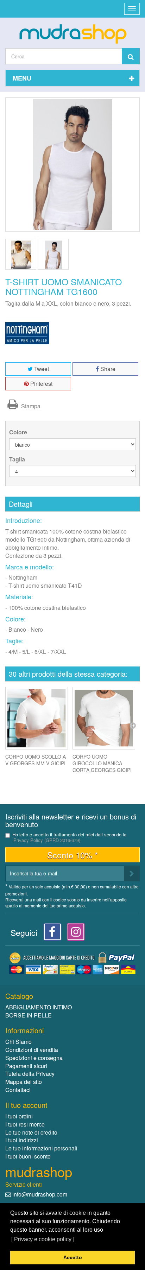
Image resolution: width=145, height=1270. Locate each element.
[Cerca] (131, 56)
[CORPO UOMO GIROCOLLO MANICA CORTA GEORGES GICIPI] (103, 718)
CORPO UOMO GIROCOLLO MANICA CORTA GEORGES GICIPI (102, 763)
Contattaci (18, 1090)
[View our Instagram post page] (73, 934)
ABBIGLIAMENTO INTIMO (38, 1007)
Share (107, 369)
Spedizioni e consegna (34, 1058)
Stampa (30, 406)
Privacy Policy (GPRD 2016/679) (46, 840)
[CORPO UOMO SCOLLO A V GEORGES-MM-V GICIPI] (36, 718)
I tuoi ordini (19, 1116)
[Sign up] (132, 873)
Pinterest (40, 383)
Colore (19, 432)
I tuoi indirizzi (21, 1140)
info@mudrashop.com (39, 1194)
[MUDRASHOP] (72, 34)
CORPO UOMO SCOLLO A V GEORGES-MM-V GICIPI (35, 760)
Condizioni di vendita (31, 1050)
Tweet (41, 369)
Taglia (17, 459)
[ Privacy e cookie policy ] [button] (42, 1239)
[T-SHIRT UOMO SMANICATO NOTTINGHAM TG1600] (20, 254)
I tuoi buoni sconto (28, 1156)
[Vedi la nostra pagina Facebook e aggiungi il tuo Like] (50, 934)
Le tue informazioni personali (41, 1148)
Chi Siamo (18, 1042)
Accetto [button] (72, 1257)
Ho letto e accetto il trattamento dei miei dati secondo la (69, 837)
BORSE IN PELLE (28, 1015)
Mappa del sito (23, 1082)
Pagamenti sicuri (26, 1066)
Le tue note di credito (31, 1132)
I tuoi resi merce (25, 1124)
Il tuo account (26, 1105)
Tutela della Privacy (30, 1074)
